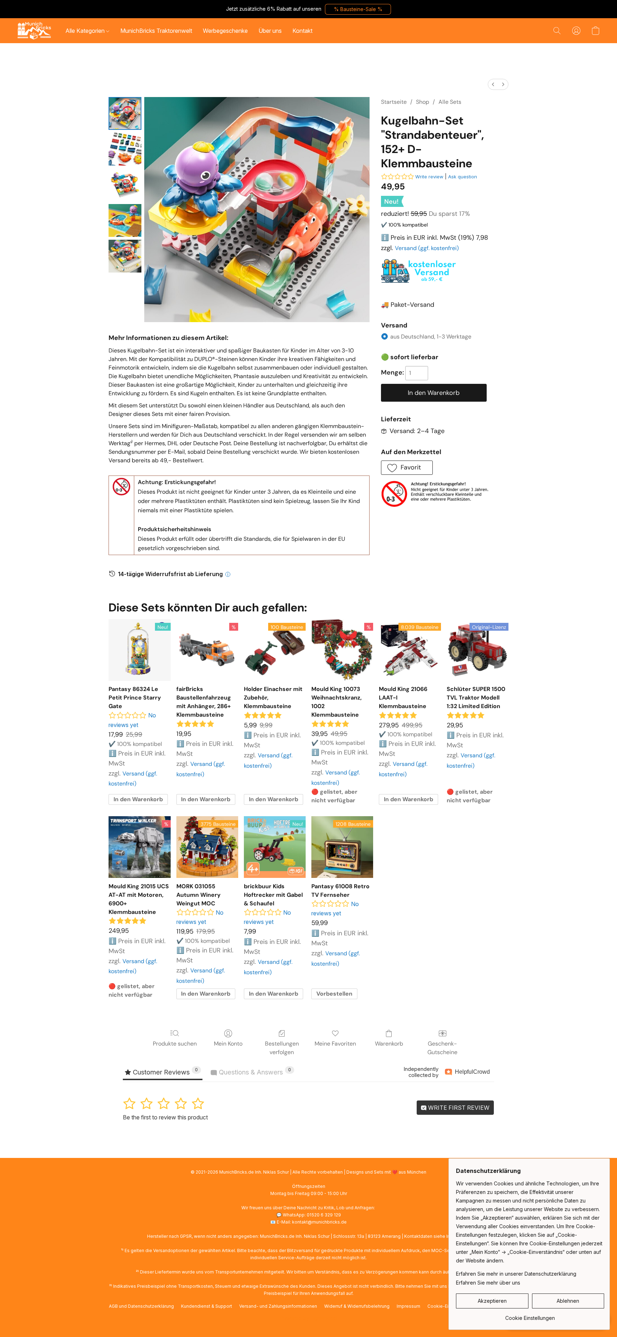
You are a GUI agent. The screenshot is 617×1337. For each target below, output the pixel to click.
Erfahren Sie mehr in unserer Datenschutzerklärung (516, 1274)
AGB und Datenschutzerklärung (141, 1306)
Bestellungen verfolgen (282, 1048)
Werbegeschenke (225, 30)
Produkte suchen (175, 1043)
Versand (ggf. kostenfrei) (427, 248)
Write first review (458, 1107)
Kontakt (302, 30)
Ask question (462, 176)
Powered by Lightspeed (308, 1318)
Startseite (394, 102)
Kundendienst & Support (206, 1306)
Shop (422, 102)
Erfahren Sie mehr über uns (488, 1283)
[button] (358, 9)
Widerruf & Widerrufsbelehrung (357, 1306)
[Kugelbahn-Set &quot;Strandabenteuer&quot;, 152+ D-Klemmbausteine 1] (125, 149)
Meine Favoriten (335, 1043)
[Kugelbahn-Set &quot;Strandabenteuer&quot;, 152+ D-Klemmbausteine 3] (125, 220)
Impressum (408, 1306)
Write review (429, 176)
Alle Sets (449, 102)
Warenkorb (389, 1043)
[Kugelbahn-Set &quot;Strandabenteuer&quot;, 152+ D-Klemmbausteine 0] (125, 113)
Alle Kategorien (85, 30)
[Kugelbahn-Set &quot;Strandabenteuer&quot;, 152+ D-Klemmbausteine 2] (125, 184)
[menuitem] (493, 84)
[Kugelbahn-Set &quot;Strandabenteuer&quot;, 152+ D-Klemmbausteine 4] (125, 256)
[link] (530, 1315)
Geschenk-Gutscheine (442, 1048)
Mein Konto (228, 1043)
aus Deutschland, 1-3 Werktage (430, 336)
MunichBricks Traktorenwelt (156, 30)
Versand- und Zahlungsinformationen (278, 1306)
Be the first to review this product (165, 1117)
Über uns (270, 30)
